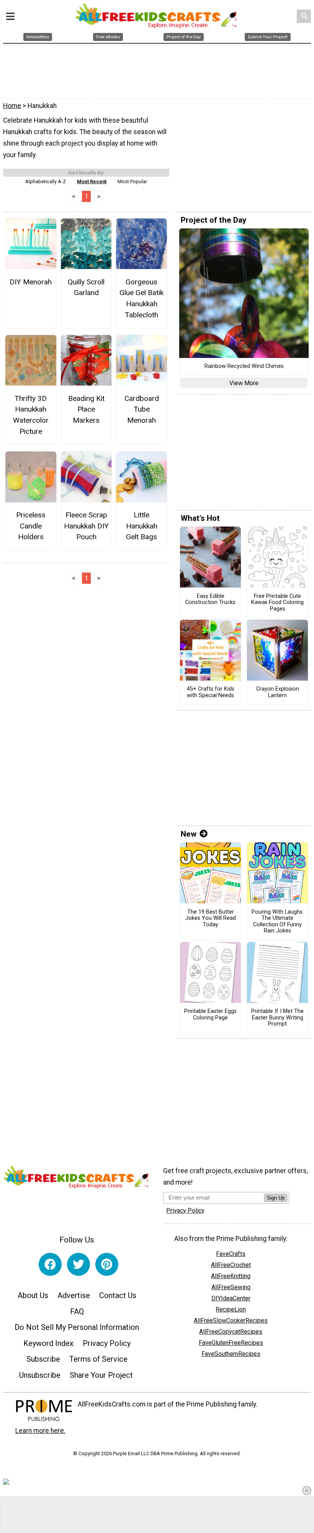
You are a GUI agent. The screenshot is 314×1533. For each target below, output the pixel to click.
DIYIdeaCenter (230, 1298)
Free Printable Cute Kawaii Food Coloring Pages (277, 602)
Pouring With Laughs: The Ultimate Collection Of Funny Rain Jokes (278, 921)
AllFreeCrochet (231, 1265)
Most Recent (91, 181)
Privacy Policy (107, 1343)
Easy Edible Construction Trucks (210, 599)
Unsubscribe (40, 1375)
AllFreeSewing (230, 1287)
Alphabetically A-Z (45, 181)
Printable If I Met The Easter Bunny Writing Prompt (277, 1017)
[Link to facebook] (50, 1264)
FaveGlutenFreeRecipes (231, 1342)
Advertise (73, 1295)
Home (12, 106)
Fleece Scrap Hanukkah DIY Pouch (86, 526)
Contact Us (117, 1295)
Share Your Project (101, 1375)
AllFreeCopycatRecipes (230, 1331)
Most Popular (132, 181)
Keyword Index (48, 1343)
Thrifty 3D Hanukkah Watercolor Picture (31, 415)
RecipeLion (231, 1309)
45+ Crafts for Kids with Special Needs (210, 692)
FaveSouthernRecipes (230, 1353)
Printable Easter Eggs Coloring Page (210, 1014)
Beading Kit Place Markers (86, 409)
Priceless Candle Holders (31, 526)
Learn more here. (40, 1431)
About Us (33, 1295)
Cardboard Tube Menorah (141, 409)
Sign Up (276, 1198)
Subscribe (43, 1359)
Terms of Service (98, 1359)
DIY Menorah (31, 281)
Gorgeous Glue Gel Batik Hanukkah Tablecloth (141, 298)
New (188, 834)
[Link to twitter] (78, 1264)
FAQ (77, 1311)
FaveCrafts (230, 1253)
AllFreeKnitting (230, 1276)
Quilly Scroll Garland (86, 287)
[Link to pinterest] (106, 1264)
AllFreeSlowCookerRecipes (231, 1320)
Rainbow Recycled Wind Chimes (244, 366)
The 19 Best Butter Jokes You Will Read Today (210, 918)
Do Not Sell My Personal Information (77, 1327)
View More (243, 383)
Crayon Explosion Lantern (277, 692)
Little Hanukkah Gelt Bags (141, 526)
